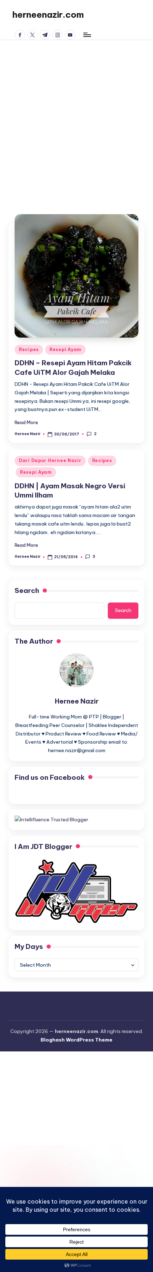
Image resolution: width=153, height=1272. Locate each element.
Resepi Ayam (65, 349)
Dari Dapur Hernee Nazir (50, 460)
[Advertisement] (76, 120)
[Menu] (86, 35)
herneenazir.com (48, 14)
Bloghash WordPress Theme (76, 1040)
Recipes (29, 349)
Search (27, 590)
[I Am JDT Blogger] (76, 891)
